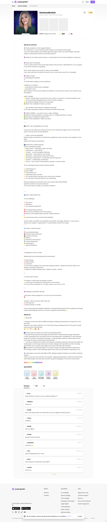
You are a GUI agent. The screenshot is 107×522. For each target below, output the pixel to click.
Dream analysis (65, 509)
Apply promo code (83, 492)
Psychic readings (65, 495)
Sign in (87, 2)
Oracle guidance (65, 506)
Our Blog (46, 495)
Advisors (46, 492)
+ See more (53, 474)
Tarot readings (65, 498)
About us (80, 498)
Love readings (65, 492)
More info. (69, 516)
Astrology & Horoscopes (67, 501)
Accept (80, 516)
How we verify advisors (84, 501)
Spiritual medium (65, 512)
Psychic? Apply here (83, 504)
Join (93, 2)
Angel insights (65, 504)
